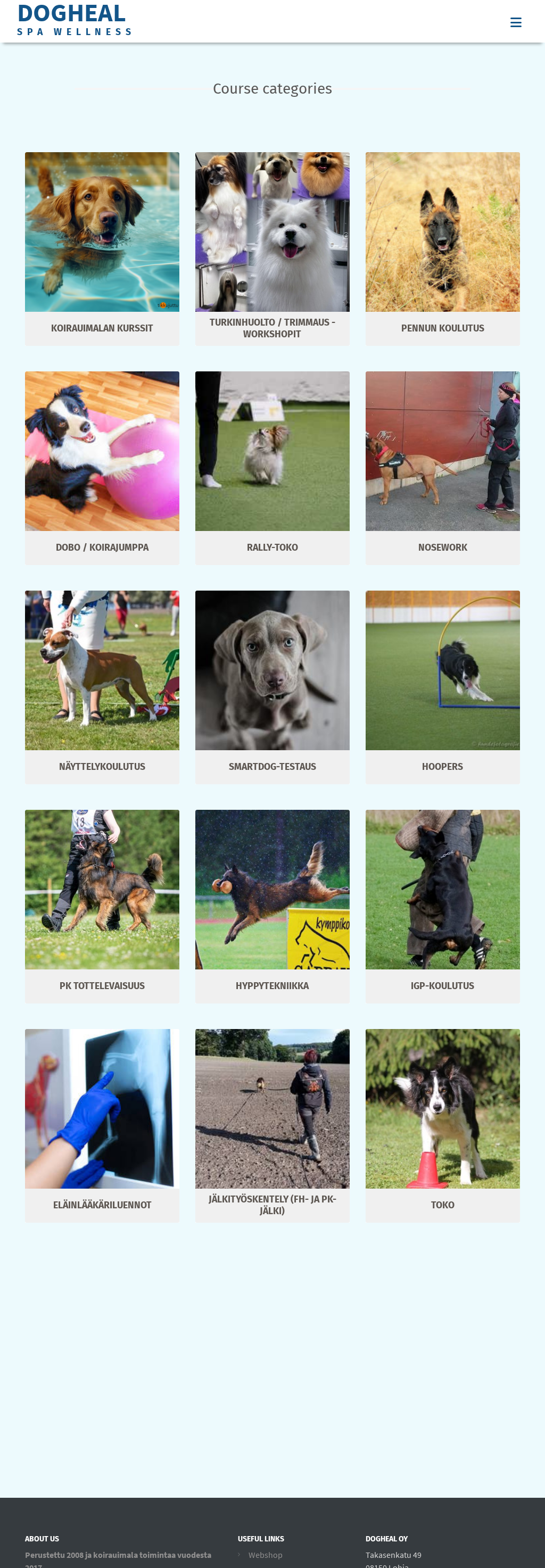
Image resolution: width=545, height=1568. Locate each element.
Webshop (266, 1554)
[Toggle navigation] (516, 22)
